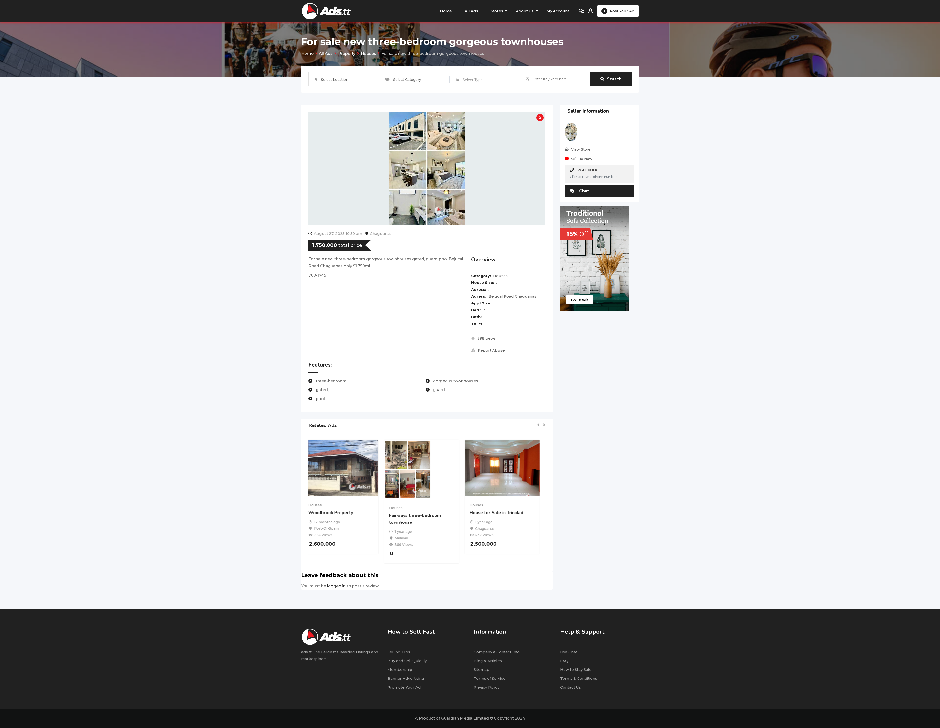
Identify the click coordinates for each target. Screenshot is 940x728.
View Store (580, 149)
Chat (583, 191)
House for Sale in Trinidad (502, 513)
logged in (336, 586)
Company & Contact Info (497, 652)
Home (446, 11)
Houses (500, 275)
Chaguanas (380, 233)
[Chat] (581, 11)
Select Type (473, 80)
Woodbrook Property (336, 513)
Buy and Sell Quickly (407, 660)
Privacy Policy (486, 687)
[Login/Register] (590, 11)
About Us (525, 11)
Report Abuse (491, 350)
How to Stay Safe (576, 669)
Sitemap (481, 669)
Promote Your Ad (404, 687)
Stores (497, 11)
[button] (538, 425)
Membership (400, 669)
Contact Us (570, 687)
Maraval (406, 538)
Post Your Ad (622, 11)
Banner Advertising (406, 678)
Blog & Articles (488, 660)
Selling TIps (399, 652)
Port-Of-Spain (331, 528)
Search (614, 79)
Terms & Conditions (578, 678)
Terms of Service (489, 678)
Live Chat (568, 652)
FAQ (564, 660)
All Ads (471, 11)
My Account (557, 11)
